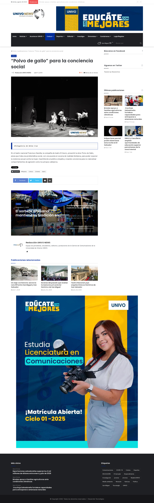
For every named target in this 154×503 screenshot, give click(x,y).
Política (135, 481)
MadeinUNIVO (135, 478)
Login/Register (119, 36)
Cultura (49, 36)
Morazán (118, 481)
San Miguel (106, 485)
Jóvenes (37, 171)
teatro (44, 171)
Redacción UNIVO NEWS (23, 73)
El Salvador (117, 474)
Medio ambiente (107, 481)
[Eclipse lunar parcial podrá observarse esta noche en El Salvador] (113, 131)
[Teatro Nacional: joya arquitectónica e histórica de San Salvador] (84, 273)
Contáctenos (104, 36)
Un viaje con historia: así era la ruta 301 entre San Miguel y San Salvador (24, 285)
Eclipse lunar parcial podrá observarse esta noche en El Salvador (112, 141)
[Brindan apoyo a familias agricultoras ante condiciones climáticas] (113, 101)
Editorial (70, 36)
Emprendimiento (129, 474)
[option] (54, 213)
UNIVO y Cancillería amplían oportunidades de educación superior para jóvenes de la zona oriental (133, 144)
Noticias (22, 36)
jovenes (116, 478)
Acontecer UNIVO (36, 36)
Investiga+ (81, 36)
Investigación (106, 478)
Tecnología (116, 485)
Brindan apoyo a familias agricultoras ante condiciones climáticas (113, 111)
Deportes (59, 36)
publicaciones (22, 51)
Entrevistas (92, 36)
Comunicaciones (107, 470)
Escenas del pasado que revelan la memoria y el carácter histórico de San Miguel (54, 285)
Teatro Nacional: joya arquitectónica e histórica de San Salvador (83, 285)
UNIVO (125, 485)
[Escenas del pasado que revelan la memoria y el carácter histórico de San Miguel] (54, 273)
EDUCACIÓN (106, 474)
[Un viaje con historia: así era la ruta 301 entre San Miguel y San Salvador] (24, 273)
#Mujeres (24, 171)
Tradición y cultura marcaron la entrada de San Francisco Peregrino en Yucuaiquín (39, 213)
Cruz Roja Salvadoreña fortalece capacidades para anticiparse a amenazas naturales (69, 2)
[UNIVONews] (28, 14)
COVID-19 (119, 470)
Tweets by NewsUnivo (112, 72)
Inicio (14, 36)
